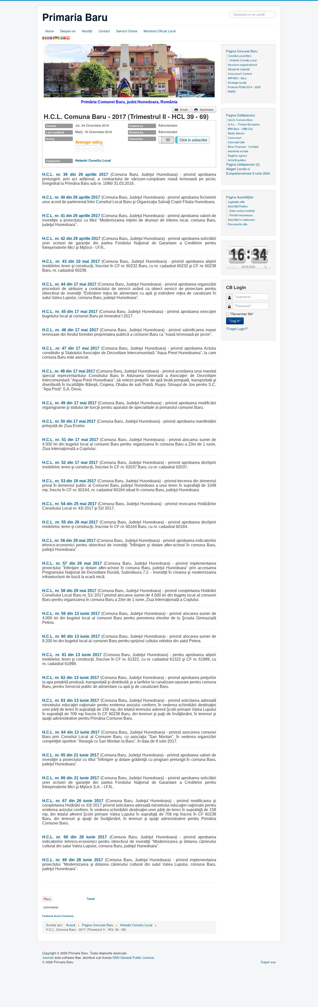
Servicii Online (126, 31)
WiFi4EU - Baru (237, 78)
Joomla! (48, 957)
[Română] (44, 37)
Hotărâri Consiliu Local (243, 60)
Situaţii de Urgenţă (239, 69)
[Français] (52, 37)
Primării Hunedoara (241, 215)
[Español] (68, 37)
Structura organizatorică (242, 65)
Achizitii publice (237, 160)
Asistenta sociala (238, 151)
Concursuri (234, 138)
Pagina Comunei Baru (241, 51)
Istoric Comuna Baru (240, 120)
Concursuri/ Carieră (240, 73)
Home (49, 31)
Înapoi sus (268, 962)
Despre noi (68, 31)
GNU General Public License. (134, 957)
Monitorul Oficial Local (160, 31)
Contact (104, 31)
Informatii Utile (236, 142)
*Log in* (234, 320)
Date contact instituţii (242, 211)
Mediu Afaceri (236, 133)
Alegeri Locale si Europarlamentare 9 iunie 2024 (248, 171)
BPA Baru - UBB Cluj (240, 129)
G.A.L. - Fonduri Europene (244, 124)
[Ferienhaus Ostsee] (265, 266)
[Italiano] (60, 37)
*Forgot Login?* (237, 328)
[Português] (64, 37)
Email (184, 109)
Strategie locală (237, 82)
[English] (48, 37)
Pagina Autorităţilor (239, 197)
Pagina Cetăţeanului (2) (243, 164)
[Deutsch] (56, 37)
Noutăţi (87, 31)
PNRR (232, 91)
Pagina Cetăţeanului (240, 115)
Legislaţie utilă (236, 202)
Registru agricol (237, 155)
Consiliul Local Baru (239, 56)
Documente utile (237, 224)
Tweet (90, 898)
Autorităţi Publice (238, 206)
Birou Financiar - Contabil (243, 147)
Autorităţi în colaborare (241, 220)
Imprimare (206, 109)
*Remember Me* (242, 314)
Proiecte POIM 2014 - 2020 (244, 87)
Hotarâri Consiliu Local (93, 160)
